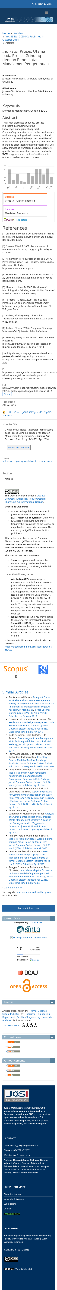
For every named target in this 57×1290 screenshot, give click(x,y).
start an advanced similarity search (35, 892)
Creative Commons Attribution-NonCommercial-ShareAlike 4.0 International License (25, 498)
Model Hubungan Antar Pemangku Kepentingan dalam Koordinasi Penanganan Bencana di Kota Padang (29, 775)
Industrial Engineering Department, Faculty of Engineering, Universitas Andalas (28, 1017)
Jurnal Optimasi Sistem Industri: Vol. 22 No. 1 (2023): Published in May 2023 (31, 765)
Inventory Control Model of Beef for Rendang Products (28, 760)
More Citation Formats (18, 447)
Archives (18, 33)
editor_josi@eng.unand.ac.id (24, 1145)
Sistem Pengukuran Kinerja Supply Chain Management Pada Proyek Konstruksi (29, 854)
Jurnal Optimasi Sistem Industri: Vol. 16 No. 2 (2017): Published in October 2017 (31, 747)
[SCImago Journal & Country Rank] (28, 937)
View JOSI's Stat (23, 1269)
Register (39, 4)
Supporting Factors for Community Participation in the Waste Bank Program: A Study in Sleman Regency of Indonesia (31, 796)
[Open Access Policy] (28, 985)
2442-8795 (36, 922)
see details (21, 219)
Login (48, 4)
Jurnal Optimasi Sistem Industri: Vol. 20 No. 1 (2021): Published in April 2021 (31, 804)
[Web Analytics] (9, 1269)
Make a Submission (28, 908)
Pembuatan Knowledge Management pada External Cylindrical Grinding (31, 724)
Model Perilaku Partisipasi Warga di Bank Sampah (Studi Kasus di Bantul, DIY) (30, 840)
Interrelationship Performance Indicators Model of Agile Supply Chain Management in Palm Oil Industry (30, 873)
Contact (7, 1208)
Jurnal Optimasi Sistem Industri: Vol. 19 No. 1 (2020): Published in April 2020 (30, 847)
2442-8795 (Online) (19, 1249)
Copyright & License (14, 1199)
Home (6, 33)
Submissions (10, 1204)
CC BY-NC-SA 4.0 (12, 1025)
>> (20, 887)
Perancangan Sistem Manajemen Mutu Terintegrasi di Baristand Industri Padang (31, 741)
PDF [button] (8, 394)
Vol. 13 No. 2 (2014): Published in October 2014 (23, 38)
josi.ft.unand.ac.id (22, 1155)
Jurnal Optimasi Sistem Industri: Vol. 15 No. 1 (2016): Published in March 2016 (29, 728)
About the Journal (12, 1194)
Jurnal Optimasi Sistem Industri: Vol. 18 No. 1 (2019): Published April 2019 (30, 784)
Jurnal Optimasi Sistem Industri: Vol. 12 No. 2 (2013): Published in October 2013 (30, 713)
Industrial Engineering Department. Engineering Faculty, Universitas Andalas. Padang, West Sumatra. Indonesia (27, 1238)
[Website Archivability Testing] (12, 1213)
